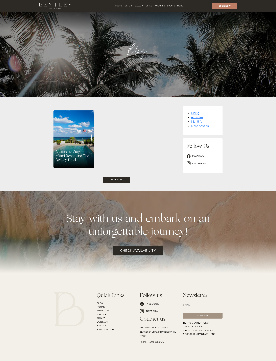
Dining (149, 6)
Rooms (118, 6)
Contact (102, 322)
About (101, 318)
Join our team (106, 329)
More (180, 6)
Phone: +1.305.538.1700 (152, 341)
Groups (102, 325)
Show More (116, 180)
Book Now (225, 6)
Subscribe (203, 316)
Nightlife (196, 121)
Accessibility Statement (199, 334)
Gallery (139, 6)
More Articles (200, 126)
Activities (197, 117)
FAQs (100, 303)
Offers (129, 6)
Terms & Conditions (196, 323)
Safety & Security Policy (199, 330)
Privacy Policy (192, 326)
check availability (138, 250)
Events (171, 6)
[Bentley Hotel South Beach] (55, 5)
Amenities (160, 6)
